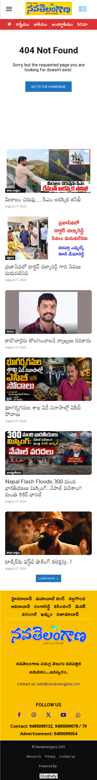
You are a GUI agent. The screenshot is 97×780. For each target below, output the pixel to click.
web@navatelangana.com (58, 683)
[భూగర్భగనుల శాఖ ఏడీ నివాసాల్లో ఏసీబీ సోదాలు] (48, 379)
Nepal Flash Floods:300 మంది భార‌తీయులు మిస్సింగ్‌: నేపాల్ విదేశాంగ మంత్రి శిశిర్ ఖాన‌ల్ (43, 488)
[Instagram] (34, 715)
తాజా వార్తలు (13, 190)
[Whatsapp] (78, 715)
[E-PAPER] (82, 9)
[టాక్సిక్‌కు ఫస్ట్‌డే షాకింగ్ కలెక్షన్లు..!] (48, 533)
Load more (47, 578)
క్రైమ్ (9, 398)
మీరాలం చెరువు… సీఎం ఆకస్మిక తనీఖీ (43, 199)
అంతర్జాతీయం (14, 472)
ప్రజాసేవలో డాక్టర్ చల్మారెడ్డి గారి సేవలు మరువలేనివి (43, 269)
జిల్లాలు (10, 257)
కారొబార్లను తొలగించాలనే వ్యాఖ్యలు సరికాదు (48, 340)
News (10, 331)
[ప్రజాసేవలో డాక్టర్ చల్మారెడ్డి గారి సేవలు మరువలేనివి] (48, 238)
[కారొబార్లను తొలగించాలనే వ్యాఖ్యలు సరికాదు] (48, 312)
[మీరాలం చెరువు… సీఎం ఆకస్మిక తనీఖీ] (48, 171)
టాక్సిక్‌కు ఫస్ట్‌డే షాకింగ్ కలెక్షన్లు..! (38, 561)
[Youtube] (63, 715)
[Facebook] (19, 715)
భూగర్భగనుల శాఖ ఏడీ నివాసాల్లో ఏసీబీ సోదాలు (43, 410)
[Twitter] (48, 715)
